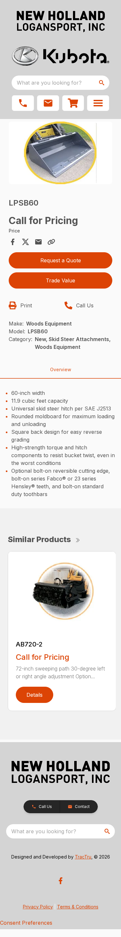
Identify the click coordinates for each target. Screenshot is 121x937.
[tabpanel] (61, 154)
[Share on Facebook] (12, 242)
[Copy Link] (51, 242)
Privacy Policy (38, 906)
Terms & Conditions (77, 906)
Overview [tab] (60, 369)
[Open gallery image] (61, 153)
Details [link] (34, 695)
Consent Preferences (26, 922)
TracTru (83, 857)
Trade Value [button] (60, 280)
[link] (73, 103)
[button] (23, 103)
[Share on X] (25, 242)
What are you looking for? (49, 82)
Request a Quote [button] (60, 260)
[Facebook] (60, 881)
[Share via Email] (38, 242)
